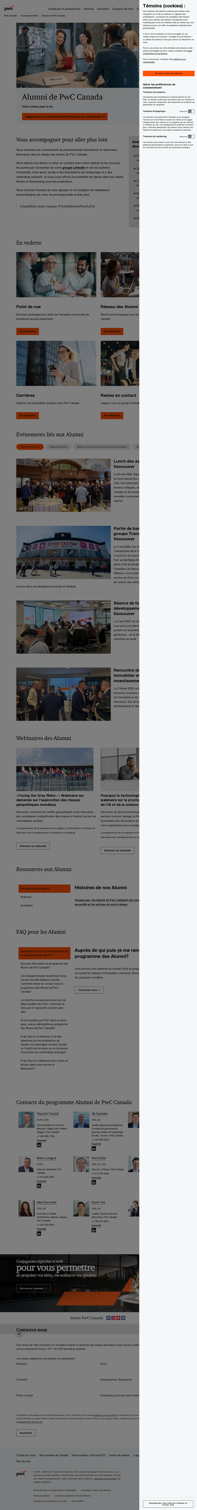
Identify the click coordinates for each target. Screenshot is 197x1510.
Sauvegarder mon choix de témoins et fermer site (168, 1504)
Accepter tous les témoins (168, 73)
